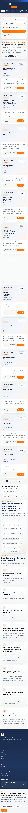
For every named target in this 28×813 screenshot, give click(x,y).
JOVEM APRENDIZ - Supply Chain (8, 166)
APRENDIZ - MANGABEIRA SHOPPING (7, 294)
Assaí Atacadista (8, 362)
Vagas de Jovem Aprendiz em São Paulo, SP (11, 523)
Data (16, 56)
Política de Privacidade (6, 772)
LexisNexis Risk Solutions (10, 138)
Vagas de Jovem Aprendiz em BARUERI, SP (11, 541)
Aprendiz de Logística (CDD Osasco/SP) (9, 69)
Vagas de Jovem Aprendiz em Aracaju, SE (11, 551)
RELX (13, 496)
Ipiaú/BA (6, 396)
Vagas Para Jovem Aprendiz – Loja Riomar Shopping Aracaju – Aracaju (9, 232)
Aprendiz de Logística (9, 325)
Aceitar (4, 810)
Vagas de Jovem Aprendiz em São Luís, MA (11, 538)
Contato (3, 766)
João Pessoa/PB (7, 299)
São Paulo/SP (7, 75)
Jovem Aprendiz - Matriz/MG (8, 455)
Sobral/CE (6, 364)
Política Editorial (4, 768)
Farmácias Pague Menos (9, 394)
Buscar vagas (14, 31)
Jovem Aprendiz (7, 389)
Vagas (3, 10)
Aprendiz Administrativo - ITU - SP (9, 423)
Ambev (6, 73)
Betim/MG (6, 461)
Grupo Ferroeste (6, 496)
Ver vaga (19, 88)
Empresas (18, 10)
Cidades (12, 10)
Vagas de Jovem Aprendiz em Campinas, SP (11, 530)
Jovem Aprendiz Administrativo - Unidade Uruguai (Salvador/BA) (8, 200)
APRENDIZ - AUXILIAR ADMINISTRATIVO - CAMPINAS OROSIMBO (9, 102)
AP (13, 520)
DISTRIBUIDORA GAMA (9, 459)
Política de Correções (6, 770)
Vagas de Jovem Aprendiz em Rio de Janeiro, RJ (12, 528)
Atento (5, 203)
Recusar (18, 806)
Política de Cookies (5, 773)
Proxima (19, 481)
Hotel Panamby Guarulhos (15, 488)
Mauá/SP (6, 172)
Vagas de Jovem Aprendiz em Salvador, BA (11, 548)
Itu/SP (5, 429)
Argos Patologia (19, 496)
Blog (23, 10)
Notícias (7, 10)
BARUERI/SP (7, 140)
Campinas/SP (7, 107)
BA (17, 520)
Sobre (2, 758)
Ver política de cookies (18, 803)
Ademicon (17, 493)
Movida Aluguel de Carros (10, 105)
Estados (3, 750)
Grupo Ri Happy (8, 297)
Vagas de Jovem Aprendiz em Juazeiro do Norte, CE (12, 543)
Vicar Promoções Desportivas (8, 491)
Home (2, 14)
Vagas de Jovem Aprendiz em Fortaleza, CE (11, 525)
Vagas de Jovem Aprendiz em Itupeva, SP (11, 536)
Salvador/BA (7, 204)
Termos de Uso (4, 775)
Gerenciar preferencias (8, 806)
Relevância (11, 56)
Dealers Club (5, 488)
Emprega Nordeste (8, 235)
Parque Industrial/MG (9, 332)
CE (20, 520)
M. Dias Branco (7, 330)
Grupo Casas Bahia (8, 427)
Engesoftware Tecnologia (8, 493)
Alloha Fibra (7, 170)
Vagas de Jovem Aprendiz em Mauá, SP (10, 546)
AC (3, 520)
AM (10, 520)
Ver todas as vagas (5, 37)
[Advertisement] (14, 269)
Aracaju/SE (6, 237)
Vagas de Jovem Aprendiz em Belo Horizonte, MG (12, 533)
